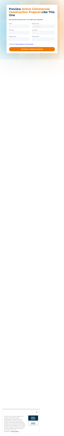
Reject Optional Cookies (33, 418)
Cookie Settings (33, 423)
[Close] (36, 412)
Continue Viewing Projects (32, 49)
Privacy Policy (15, 431)
